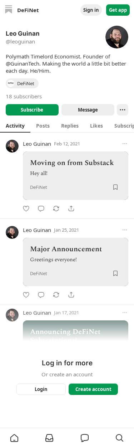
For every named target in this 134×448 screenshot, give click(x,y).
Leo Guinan (37, 143)
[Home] (8, 10)
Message (88, 110)
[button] (14, 438)
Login (41, 389)
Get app (118, 10)
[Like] (26, 208)
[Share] (71, 208)
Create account (93, 389)
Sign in (91, 10)
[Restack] (56, 208)
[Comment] (41, 208)
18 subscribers (24, 96)
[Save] (115, 187)
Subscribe (32, 110)
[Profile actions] (122, 109)
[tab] (15, 125)
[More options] (124, 143)
